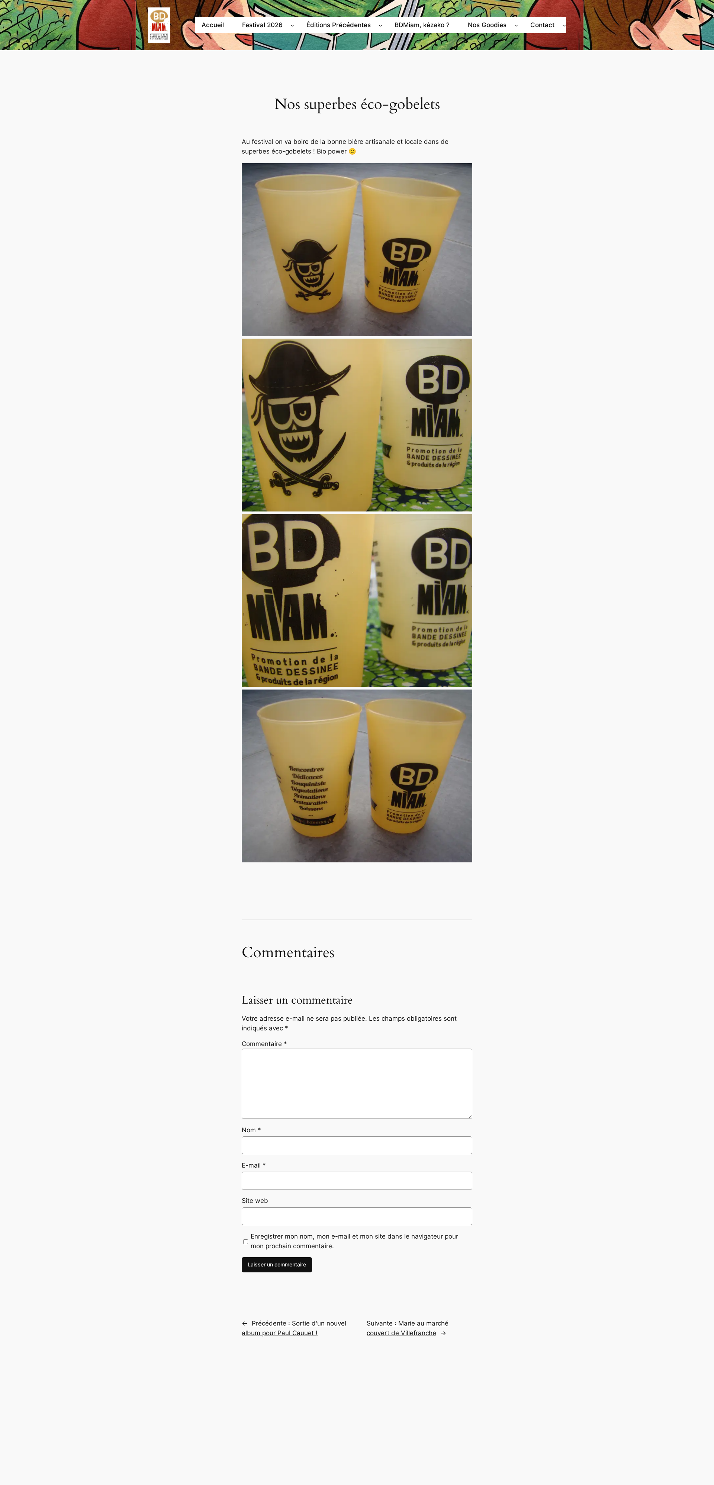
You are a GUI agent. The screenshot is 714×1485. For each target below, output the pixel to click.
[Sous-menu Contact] (564, 25)
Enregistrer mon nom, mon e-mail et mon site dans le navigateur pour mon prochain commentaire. (354, 1241)
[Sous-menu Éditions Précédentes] (380, 25)
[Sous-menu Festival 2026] (292, 25)
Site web (255, 1200)
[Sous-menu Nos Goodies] (516, 25)
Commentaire (264, 1043)
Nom (251, 1130)
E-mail (254, 1165)
